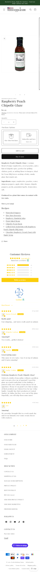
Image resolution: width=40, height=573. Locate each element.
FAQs (6, 458)
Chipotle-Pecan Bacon (14, 224)
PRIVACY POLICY (10, 486)
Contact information (27, 568)
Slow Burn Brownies (13, 215)
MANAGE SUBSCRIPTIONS (13, 481)
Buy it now (20, 157)
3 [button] (20, 425)
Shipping (4, 113)
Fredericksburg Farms (17, 562)
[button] (4, 9)
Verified (19, 300)
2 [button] (17, 425)
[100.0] (19, 292)
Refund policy (30, 562)
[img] (6, 311)
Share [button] (6, 241)
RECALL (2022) (9, 495)
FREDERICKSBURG (11, 509)
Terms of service (20, 565)
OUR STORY (8, 440)
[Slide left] (15, 94)
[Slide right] (24, 94)
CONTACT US (9, 472)
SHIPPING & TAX (10, 476)
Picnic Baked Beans (13, 221)
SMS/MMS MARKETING (12, 504)
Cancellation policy (14, 568)
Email (6, 538)
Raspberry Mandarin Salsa (15, 218)
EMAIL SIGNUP (9, 449)
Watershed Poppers (13, 213)
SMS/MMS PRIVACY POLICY (14, 500)
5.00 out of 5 (25, 258)
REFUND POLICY (10, 490)
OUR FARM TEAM (10, 445)
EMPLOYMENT (9, 454)
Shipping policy (31, 565)
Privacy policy (10, 565)
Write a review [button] (20, 280)
